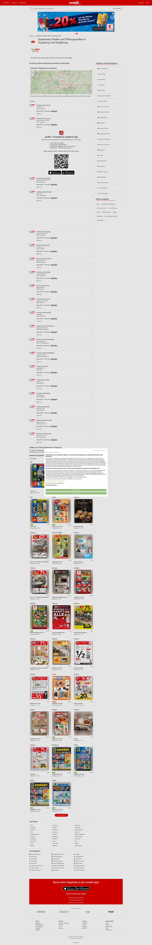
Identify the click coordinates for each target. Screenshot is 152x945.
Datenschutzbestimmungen (99, 450)
